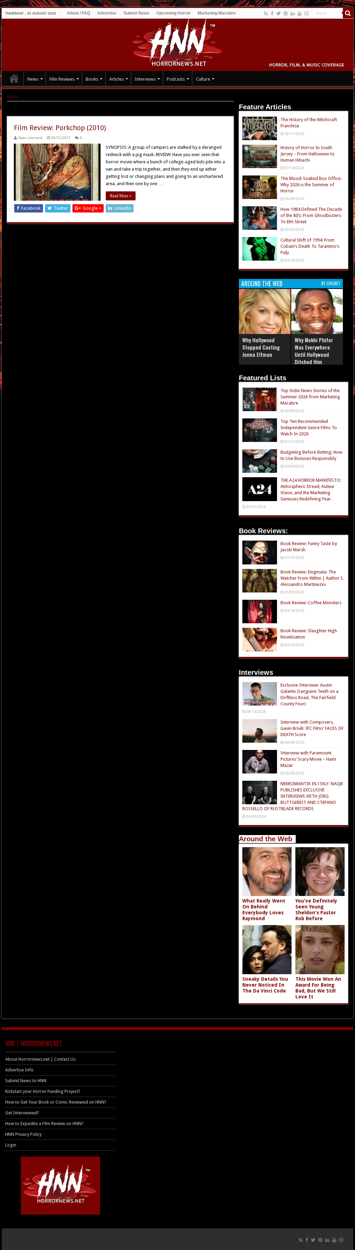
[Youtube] (299, 13)
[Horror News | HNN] (177, 43)
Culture (203, 79)
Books (92, 79)
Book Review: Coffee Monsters (310, 602)
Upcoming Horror (173, 13)
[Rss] (266, 13)
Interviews (145, 79)
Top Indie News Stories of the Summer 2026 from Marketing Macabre (310, 397)
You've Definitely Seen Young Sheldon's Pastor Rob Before (316, 909)
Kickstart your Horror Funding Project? (42, 1091)
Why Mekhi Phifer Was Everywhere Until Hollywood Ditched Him (314, 350)
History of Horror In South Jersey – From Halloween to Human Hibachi (307, 154)
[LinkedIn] (292, 13)
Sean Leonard (30, 138)
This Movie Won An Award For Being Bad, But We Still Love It (318, 987)
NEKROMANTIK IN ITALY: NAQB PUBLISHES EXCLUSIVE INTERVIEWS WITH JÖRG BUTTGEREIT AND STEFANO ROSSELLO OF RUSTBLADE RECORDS (292, 796)
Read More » (120, 195)
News (32, 79)
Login (10, 1145)
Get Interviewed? (22, 1112)
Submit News (136, 13)
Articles (116, 79)
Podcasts (176, 79)
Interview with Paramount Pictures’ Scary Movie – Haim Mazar (308, 759)
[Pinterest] (285, 13)
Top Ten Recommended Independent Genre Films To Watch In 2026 (308, 427)
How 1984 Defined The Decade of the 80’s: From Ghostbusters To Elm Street (311, 215)
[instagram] (306, 13)
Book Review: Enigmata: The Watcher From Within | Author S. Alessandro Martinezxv (312, 578)
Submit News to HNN (25, 1080)
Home (13, 96)
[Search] (348, 13)
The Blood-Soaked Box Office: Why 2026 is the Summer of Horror (310, 184)
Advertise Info (19, 1069)
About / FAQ (78, 13)
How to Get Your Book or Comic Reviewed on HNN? (55, 1102)
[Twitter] (279, 13)
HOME (14, 78)
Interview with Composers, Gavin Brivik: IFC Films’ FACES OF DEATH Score (312, 728)
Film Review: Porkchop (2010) (60, 128)
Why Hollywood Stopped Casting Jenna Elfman (261, 347)
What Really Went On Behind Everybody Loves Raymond (263, 909)
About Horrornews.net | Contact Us (40, 1059)
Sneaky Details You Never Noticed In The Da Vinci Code (265, 985)
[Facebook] (272, 13)
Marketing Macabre (217, 13)
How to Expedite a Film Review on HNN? (44, 1123)
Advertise (106, 13)
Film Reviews (62, 79)
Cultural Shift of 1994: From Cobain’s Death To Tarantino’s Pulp (309, 246)
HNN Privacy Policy (23, 1134)
